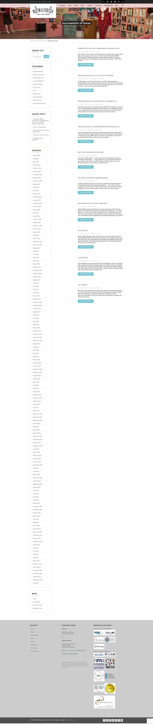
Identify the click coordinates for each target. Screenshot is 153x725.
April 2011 (36, 557)
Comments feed (37, 605)
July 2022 (36, 251)
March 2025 (36, 193)
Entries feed (36, 602)
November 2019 (37, 337)
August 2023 (36, 232)
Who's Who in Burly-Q (39, 103)
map (63, 637)
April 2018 (36, 388)
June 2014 (36, 471)
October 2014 (37, 461)
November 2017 (37, 398)
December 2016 (37, 414)
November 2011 (37, 535)
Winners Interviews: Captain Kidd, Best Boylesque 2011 (99, 127)
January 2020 (37, 331)
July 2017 (36, 407)
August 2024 (36, 209)
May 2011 (36, 554)
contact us (69, 650)
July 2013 (36, 490)
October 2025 (37, 178)
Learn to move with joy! (39, 127)
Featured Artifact (37, 84)
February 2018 (37, 394)
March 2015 (36, 452)
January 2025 (37, 200)
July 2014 (36, 468)
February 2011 (37, 564)
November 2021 (37, 273)
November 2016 (37, 417)
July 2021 (36, 283)
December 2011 (37, 532)
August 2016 (36, 423)
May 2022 (36, 257)
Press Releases (37, 97)
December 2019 (37, 334)
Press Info (34, 648)
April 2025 (36, 190)
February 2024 (37, 219)
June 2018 (36, 382)
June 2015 (36, 449)
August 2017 (36, 404)
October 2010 (37, 576)
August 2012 (36, 516)
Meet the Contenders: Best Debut (91, 152)
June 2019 (36, 350)
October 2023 (37, 229)
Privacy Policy (69, 720)
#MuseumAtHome (38, 71)
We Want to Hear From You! (41, 135)
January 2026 (37, 171)
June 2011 (36, 551)
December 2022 (37, 241)
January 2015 (37, 458)
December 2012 (37, 506)
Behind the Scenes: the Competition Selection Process (99, 48)
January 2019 (37, 366)
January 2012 (37, 528)
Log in (35, 598)
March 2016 (36, 430)
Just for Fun (36, 87)
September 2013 (37, 484)
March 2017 (36, 410)
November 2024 (37, 203)
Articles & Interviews (98, 78)
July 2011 (35, 548)
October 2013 (37, 481)
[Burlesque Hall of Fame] (43, 10)
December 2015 (37, 436)
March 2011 (36, 560)
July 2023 (36, 235)
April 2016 (36, 426)
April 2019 (36, 356)
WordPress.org (37, 608)
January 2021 (37, 299)
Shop (116, 5)
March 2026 (36, 165)
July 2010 (36, 583)
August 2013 (36, 487)
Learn (69, 5)
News (76, 5)
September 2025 (37, 181)
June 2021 (36, 286)
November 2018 (37, 372)
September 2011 (37, 541)
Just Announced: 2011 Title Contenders (93, 203)
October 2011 (37, 538)
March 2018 (36, 391)
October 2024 (37, 206)
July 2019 (36, 347)
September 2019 (37, 340)
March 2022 (36, 264)
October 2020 (37, 308)
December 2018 (37, 369)
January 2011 (37, 567)
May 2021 (36, 289)
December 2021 (37, 270)
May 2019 (36, 353)
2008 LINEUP (83, 257)
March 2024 (36, 216)
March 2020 (36, 327)
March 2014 (36, 474)
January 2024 (37, 222)
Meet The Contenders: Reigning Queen (93, 178)
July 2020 (36, 315)
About (82, 5)
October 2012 (37, 513)
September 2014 (37, 465)
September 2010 (37, 580)
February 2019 (37, 363)
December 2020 (37, 302)
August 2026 (36, 155)
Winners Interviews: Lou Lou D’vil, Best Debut (95, 75)
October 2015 (37, 442)
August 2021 (36, 280)
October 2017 (37, 401)
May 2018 (36, 385)
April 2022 (36, 260)
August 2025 (36, 184)
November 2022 (37, 245)
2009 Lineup (82, 230)
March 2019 (36, 359)
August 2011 (36, 544)
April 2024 (36, 213)
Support (89, 5)
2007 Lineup (82, 285)
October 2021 (37, 276)
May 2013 (36, 497)
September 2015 (37, 446)
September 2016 (37, 420)
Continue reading (86, 64)
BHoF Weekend (108, 5)
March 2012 (36, 525)
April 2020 (36, 324)
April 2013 (36, 500)
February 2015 (37, 455)
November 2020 (37, 305)
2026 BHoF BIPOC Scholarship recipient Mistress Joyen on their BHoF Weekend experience (40, 121)
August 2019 (36, 343)
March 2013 (36, 503)
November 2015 (37, 439)
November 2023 (37, 225)
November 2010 (37, 573)
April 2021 (36, 292)
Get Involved (34, 635)
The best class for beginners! (37, 138)
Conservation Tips (38, 78)
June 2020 (36, 318)
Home (32, 629)
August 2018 (36, 379)
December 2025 (37, 174)
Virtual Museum (37, 100)
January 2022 (37, 267)
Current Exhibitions (38, 81)
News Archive (96, 51)
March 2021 (36, 296)
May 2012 (36, 522)
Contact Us (98, 5)
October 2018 (37, 375)
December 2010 (37, 570)
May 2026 (36, 162)
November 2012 (37, 509)
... (0, 724)
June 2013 (36, 493)
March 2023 (36, 238)
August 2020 (36, 312)
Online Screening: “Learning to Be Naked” (40, 131)
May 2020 (36, 321)
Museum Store (35, 651)
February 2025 (37, 197)
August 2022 (36, 248)
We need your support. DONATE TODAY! (40, 1)
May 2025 (36, 187)
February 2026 (37, 168)
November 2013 (37, 477)
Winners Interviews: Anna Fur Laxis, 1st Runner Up (97, 101)
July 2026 (36, 158)
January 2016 (37, 433)
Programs (62, 5)
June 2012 (36, 519)
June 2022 (36, 254)
